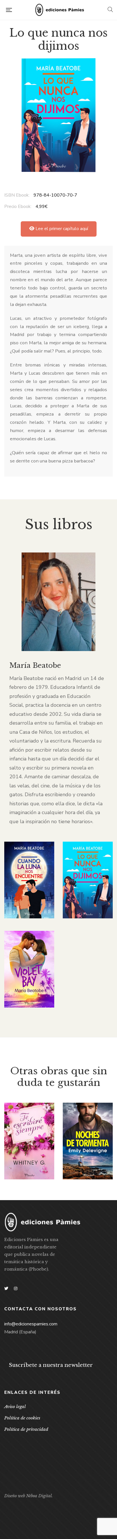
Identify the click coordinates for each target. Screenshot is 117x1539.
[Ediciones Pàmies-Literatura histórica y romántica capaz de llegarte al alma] (59, 10)
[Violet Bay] (29, 969)
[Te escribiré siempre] (29, 1141)
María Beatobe (35, 665)
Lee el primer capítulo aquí (61, 229)
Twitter (6, 1288)
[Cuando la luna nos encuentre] (29, 880)
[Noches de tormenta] (88, 1141)
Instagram (15, 1288)
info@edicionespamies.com (30, 1324)
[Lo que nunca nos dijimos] (88, 880)
